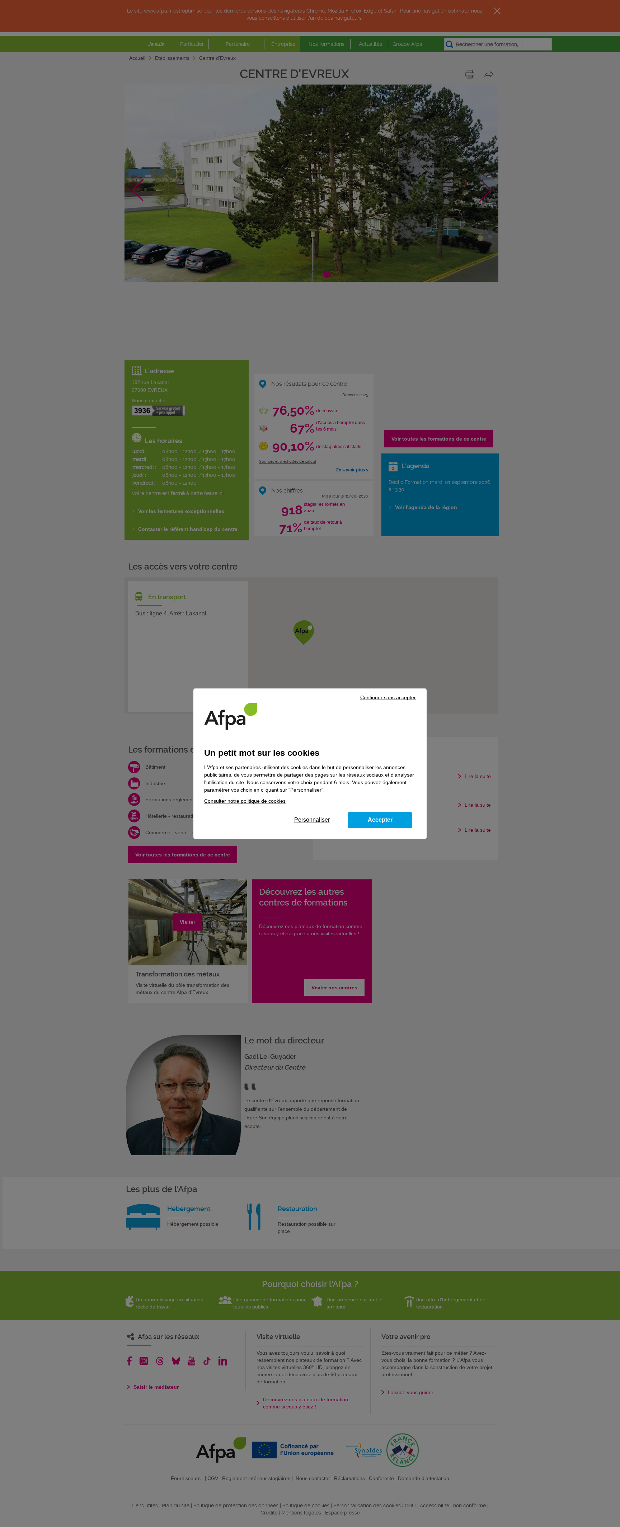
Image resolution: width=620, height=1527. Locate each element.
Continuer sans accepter (388, 697)
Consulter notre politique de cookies (245, 801)
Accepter (380, 820)
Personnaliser (312, 820)
